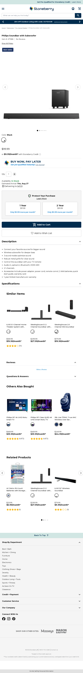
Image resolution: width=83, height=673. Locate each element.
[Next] (77, 87)
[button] (42, 644)
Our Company (8, 608)
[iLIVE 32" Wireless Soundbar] (66, 473)
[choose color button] (4, 140)
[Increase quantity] (14, 174)
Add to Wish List (43, 233)
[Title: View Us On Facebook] (3, 618)
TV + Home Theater (21, 28)
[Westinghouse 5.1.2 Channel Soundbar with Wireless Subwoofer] (42, 309)
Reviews (10, 362)
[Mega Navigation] (3, 8)
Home (4, 28)
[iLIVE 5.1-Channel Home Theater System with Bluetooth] (17, 309)
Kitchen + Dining (9, 552)
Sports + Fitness (8, 583)
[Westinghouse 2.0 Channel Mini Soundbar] (66, 309)
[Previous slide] (3, 22)
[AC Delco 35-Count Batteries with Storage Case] (17, 473)
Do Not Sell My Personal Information (41, 671)
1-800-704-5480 (44, 650)
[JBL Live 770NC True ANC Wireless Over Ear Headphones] (66, 402)
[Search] (78, 15)
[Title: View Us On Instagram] (8, 618)
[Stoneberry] (41, 8)
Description (9, 241)
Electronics (10, 28)
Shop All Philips (7, 43)
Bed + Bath (6, 549)
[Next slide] (80, 22)
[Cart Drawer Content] (79, 8)
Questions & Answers (17, 376)
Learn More (76, 2)
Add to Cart (43, 224)
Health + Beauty (8, 576)
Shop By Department (12, 542)
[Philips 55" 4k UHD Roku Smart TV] (17, 402)
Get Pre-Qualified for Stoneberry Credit (53, 2)
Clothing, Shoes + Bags (11, 569)
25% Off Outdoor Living (33, 22)
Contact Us (54, 650)
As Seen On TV (8, 586)
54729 (19, 186)
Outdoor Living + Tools (11, 579)
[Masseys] (47, 631)
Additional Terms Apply (60, 22)
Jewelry (5, 573)
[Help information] (40, 154)
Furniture (6, 556)
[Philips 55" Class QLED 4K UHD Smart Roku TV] (42, 402)
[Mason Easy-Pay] (61, 631)
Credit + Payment (10, 594)
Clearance (6, 589)
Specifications (11, 283)
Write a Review (41, 369)
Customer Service (10, 601)
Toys (4, 566)
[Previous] (5, 87)
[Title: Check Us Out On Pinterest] (13, 618)
